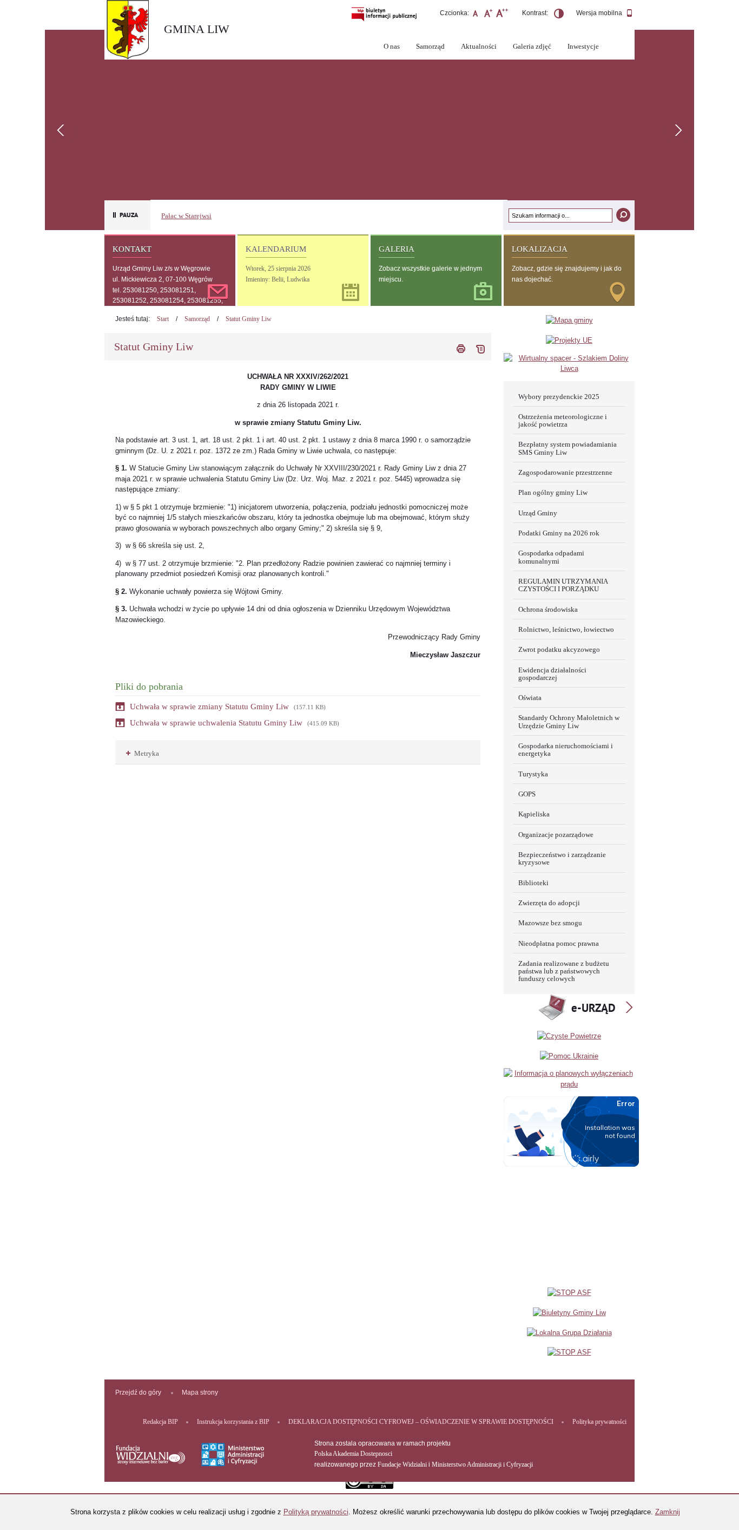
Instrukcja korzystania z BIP (233, 1422)
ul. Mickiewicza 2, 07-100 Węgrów (163, 279)
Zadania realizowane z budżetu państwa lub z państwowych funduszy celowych (563, 971)
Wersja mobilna (600, 13)
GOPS (527, 794)
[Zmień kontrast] (558, 15)
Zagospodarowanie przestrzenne (565, 472)
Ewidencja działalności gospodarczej (552, 674)
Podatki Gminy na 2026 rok (558, 533)
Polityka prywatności (599, 1422)
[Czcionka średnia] (488, 15)
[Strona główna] (131, 31)
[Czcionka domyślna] (475, 15)
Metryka (142, 753)
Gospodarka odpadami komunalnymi (551, 557)
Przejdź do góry (138, 1392)
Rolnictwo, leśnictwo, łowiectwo (566, 629)
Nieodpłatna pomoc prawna (558, 943)
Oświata (530, 698)
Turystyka (533, 774)
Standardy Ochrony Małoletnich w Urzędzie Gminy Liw (568, 721)
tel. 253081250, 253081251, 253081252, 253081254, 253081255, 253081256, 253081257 (168, 300)
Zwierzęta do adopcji (549, 903)
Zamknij (667, 1512)
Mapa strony (200, 1392)
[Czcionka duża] (502, 15)
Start (163, 319)
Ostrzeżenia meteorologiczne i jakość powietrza (562, 420)
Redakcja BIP (160, 1422)
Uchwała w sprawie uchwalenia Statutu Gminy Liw (216, 722)
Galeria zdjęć (532, 46)
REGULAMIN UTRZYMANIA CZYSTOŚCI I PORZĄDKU (563, 585)
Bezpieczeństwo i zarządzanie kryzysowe (562, 858)
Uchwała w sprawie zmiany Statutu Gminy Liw (209, 706)
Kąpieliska (534, 814)
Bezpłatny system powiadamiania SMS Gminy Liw (567, 448)
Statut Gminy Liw (249, 319)
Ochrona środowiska (548, 609)
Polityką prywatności (315, 1512)
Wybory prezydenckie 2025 (558, 397)
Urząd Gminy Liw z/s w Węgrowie (161, 268)
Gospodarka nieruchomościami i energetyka (565, 749)
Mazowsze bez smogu (550, 923)
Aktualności (479, 46)
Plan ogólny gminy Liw (553, 492)
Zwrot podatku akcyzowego (559, 649)
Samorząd (430, 46)
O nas (392, 46)
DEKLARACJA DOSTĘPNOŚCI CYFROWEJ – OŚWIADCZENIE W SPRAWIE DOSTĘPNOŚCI (420, 1422)
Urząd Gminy (537, 513)
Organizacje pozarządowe (555, 835)
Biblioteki (533, 883)
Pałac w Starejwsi (186, 216)
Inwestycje (583, 46)
